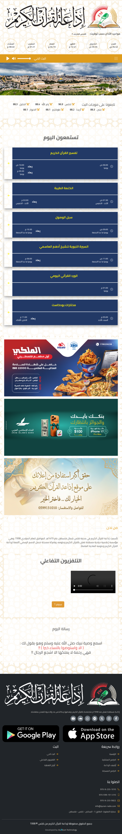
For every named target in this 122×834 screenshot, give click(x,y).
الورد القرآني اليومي (64, 276)
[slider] (24, 58)
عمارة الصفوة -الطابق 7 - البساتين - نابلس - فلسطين (92, 812)
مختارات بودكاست (64, 305)
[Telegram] (94, 718)
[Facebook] (116, 718)
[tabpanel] (61, 582)
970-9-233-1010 (108, 789)
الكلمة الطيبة (63, 188)
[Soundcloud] (80, 718)
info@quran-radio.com (105, 806)
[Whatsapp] (87, 718)
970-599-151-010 (107, 795)
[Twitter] (101, 718)
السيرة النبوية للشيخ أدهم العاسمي (64, 246)
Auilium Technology (67, 830)
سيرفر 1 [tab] (58, 604)
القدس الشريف (79, 34)
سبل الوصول (63, 217)
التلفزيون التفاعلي (47, 760)
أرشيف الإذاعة (110, 765)
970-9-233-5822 (108, 800)
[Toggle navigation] (116, 58)
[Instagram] (108, 718)
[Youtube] (73, 718)
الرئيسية (112, 754)
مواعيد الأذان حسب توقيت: (105, 34)
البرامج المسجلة (109, 771)
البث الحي (51, 754)
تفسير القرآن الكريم (63, 153)
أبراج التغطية (49, 765)
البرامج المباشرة (109, 760)
